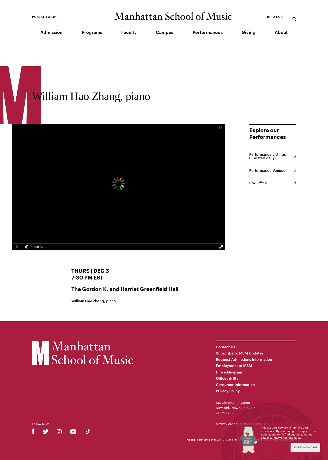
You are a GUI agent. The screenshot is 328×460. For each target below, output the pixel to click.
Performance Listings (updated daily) (267, 156)
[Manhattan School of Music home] (173, 16)
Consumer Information (235, 384)
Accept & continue (305, 447)
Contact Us (225, 347)
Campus (164, 32)
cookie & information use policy (281, 437)
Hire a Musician (229, 372)
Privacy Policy (228, 391)
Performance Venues (267, 170)
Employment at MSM (234, 365)
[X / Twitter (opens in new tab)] (46, 432)
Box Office (258, 183)
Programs (92, 32)
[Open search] (294, 17)
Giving (248, 32)
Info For (275, 16)
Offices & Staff (228, 378)
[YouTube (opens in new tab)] (73, 432)
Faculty (129, 32)
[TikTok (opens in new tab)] (88, 432)
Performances (208, 32)
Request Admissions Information (244, 359)
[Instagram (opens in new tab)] (59, 432)
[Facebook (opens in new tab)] (33, 432)
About (281, 32)
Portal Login (44, 16)
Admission (51, 32)
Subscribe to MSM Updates (239, 353)
